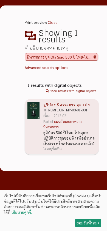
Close (53, 22)
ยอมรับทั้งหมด (88, 222)
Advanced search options (46, 67)
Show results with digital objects (72, 90)
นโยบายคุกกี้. (21, 212)
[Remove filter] (95, 57)
